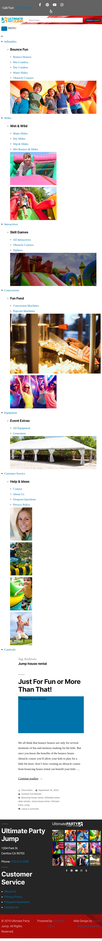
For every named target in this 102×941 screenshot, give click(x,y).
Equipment (10, 413)
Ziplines (18, 250)
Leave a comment (30, 809)
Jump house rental (40, 801)
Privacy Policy (21, 505)
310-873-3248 (23, 8)
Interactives (11, 224)
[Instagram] (62, 4)
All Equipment (21, 428)
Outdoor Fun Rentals (31, 794)
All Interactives (22, 240)
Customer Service (14, 473)
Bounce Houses (22, 57)
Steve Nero (26, 790)
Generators (19, 433)
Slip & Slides (20, 144)
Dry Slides (19, 139)
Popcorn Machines (24, 311)
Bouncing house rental (32, 797)
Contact (17, 489)
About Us (18, 494)
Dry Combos (20, 67)
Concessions (11, 290)
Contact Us (11, 907)
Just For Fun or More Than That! (49, 685)
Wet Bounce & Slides (25, 149)
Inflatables (10, 41)
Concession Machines (26, 306)
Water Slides (20, 73)
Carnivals (10, 649)
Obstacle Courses (23, 78)
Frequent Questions (24, 499)
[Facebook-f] (40, 4)
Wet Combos (20, 62)
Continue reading (30, 778)
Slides (7, 118)
